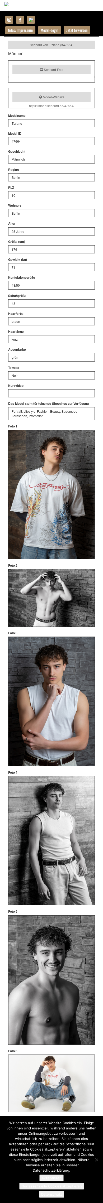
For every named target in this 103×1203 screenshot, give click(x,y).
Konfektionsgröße (21, 277)
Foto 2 (12, 565)
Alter (12, 223)
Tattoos (13, 367)
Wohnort (14, 205)
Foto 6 (12, 1051)
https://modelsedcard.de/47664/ (51, 105)
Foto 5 (12, 911)
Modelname (17, 115)
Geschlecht (16, 151)
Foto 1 (12, 426)
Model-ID (14, 133)
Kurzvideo (16, 385)
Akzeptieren (51, 1178)
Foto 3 (12, 633)
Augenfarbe (17, 349)
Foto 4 (12, 772)
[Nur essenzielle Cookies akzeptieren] (96, 1159)
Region (13, 169)
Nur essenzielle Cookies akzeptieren (51, 1186)
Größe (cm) (16, 241)
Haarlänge (16, 331)
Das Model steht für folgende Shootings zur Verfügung (48, 403)
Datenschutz (51, 1194)
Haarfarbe (16, 313)
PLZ (11, 187)
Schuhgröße (17, 295)
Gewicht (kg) (17, 259)
